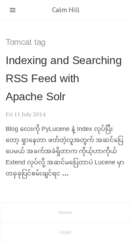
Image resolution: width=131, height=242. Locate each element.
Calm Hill (65, 9)
